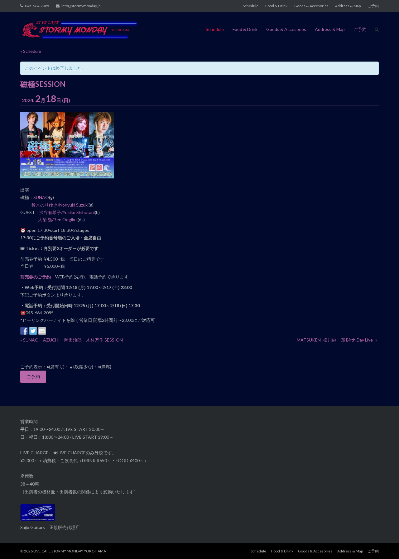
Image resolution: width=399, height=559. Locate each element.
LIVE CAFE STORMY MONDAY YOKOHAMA (69, 551)
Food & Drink (276, 5)
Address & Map (348, 5)
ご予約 (373, 5)
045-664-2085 (37, 5)
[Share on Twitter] (33, 331)
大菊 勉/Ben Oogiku (57, 219)
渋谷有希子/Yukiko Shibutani (67, 212)
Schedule (250, 5)
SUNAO (41, 197)
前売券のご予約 (35, 276)
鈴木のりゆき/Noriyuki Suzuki (60, 204)
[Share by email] (42, 331)
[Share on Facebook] (24, 331)
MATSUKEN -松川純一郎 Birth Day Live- (337, 339)
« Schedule (30, 51)
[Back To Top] (383, 544)
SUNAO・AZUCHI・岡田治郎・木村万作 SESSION (71, 339)
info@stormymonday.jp (80, 5)
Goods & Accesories (311, 5)
